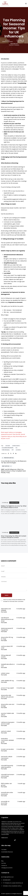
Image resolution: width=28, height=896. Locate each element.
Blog (2, 861)
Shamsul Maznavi (7, 41)
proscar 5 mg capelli (7, 688)
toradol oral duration (7, 749)
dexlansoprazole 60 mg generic (7, 629)
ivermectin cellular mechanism (6, 757)
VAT (12, 449)
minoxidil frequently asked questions (7, 766)
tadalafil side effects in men (8, 665)
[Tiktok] (15, 840)
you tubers (18, 449)
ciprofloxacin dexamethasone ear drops (7, 619)
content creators (16, 445)
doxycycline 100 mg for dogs (7, 638)
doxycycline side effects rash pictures (7, 696)
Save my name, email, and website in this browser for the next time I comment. (14, 600)
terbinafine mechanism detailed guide (7, 740)
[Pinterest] (13, 453)
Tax (16, 447)
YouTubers (3, 849)
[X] (10, 453)
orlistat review (5, 673)
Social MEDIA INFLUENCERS (7, 447)
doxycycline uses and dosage (7, 705)
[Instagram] (5, 840)
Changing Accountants (6, 867)
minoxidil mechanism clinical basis (7, 775)
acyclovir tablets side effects (7, 714)
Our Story (3, 863)
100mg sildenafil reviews (6, 656)
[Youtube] (8, 840)
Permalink (4, 612)
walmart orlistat (6, 731)
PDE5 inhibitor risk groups (6, 784)
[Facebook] (8, 453)
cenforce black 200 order (7, 647)
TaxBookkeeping (5, 449)
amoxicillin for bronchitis (5, 802)
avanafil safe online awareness (7, 793)
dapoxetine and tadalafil (6, 609)
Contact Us (4, 865)
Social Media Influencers (7, 852)
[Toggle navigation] (22, 3)
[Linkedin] (15, 453)
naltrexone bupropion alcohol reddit (7, 723)
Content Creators (14, 45)
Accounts (8, 445)
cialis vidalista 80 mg (7, 680)
